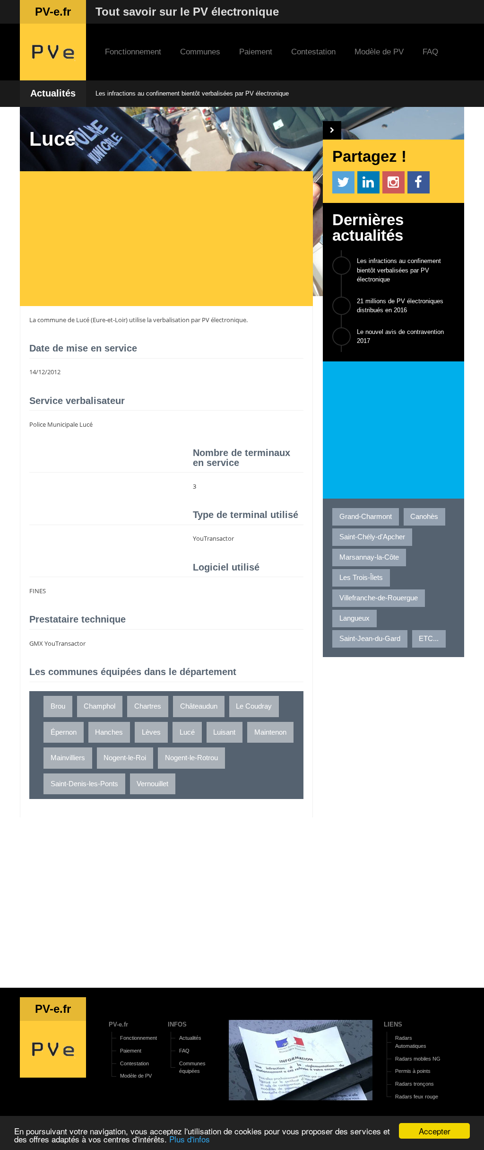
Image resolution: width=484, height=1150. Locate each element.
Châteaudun (198, 706)
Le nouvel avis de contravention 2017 (400, 336)
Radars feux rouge (416, 1096)
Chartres (147, 706)
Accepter (434, 1131)
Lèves (151, 732)
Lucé (82, 320)
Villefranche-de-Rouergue (378, 598)
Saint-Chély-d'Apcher (372, 537)
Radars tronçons (414, 1084)
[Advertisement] (171, 240)
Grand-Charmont (365, 516)
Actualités (53, 93)
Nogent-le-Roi (125, 758)
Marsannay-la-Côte (369, 557)
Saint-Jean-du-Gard (369, 638)
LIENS (393, 1024)
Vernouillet (152, 784)
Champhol (99, 706)
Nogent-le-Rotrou (191, 758)
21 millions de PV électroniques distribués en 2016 (400, 306)
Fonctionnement (133, 51)
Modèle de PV (379, 51)
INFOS (177, 1024)
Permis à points (413, 1071)
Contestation (313, 51)
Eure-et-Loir (109, 320)
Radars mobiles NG (418, 1059)
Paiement (255, 51)
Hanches (109, 732)
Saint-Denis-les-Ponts (84, 784)
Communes (200, 51)
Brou (58, 706)
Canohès (424, 516)
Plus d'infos (189, 1139)
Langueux (354, 618)
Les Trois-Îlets (361, 577)
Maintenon (270, 732)
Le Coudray (254, 706)
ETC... (429, 638)
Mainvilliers (68, 758)
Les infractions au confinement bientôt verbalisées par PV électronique (192, 93)
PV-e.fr (118, 1024)
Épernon (64, 732)
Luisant (224, 732)
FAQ (430, 51)
